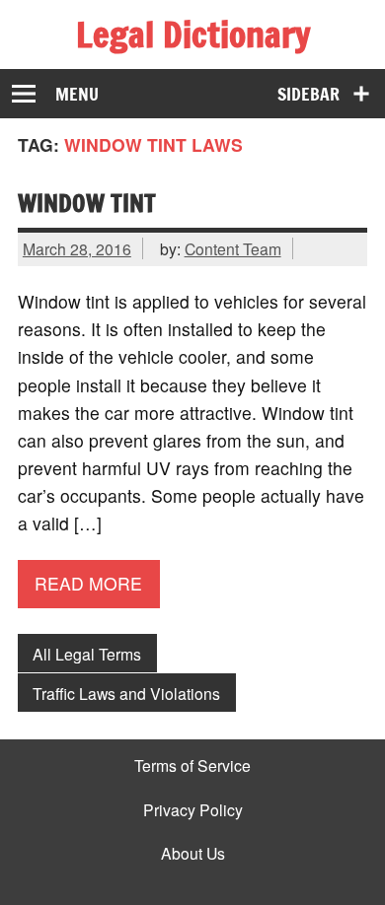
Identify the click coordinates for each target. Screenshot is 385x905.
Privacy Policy (193, 810)
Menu (77, 94)
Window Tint (87, 202)
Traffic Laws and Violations (126, 693)
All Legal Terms (87, 653)
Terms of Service (192, 766)
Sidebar (308, 94)
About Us (193, 854)
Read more (88, 583)
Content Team (233, 248)
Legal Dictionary (193, 34)
